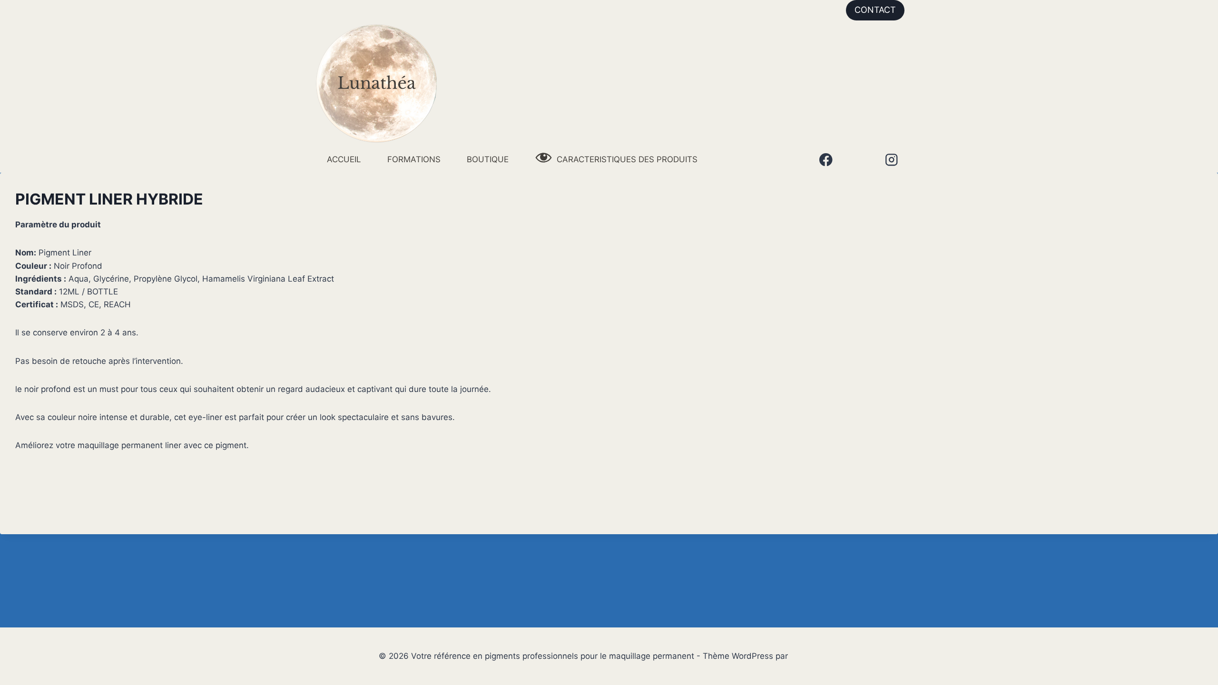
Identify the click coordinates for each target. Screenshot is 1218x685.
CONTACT (875, 10)
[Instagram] (891, 160)
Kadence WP (814, 656)
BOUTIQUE (488, 159)
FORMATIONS (414, 159)
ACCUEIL (344, 159)
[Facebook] (826, 160)
